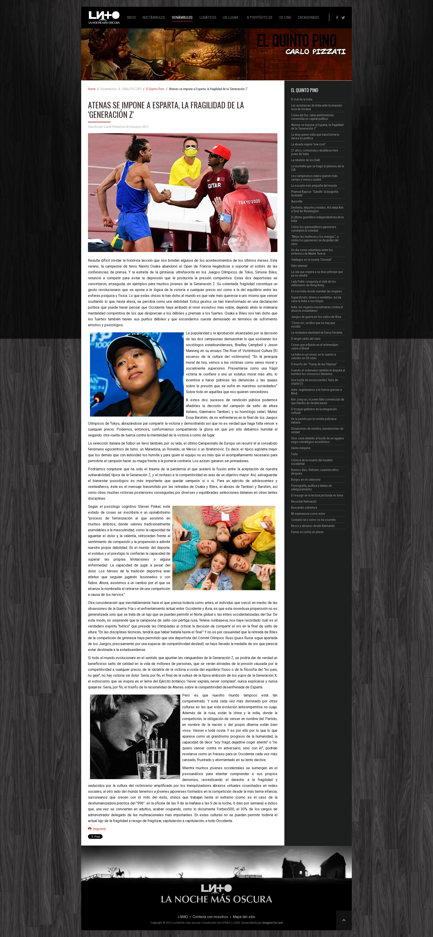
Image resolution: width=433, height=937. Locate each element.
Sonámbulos (182, 17)
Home (92, 89)
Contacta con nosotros (210, 917)
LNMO (183, 917)
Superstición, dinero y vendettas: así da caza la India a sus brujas (316, 299)
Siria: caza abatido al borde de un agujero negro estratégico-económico (317, 440)
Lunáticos (207, 17)
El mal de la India (301, 99)
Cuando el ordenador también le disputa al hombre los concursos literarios (318, 372)
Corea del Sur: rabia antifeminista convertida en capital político (312, 117)
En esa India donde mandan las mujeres (316, 291)
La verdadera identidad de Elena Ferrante (316, 332)
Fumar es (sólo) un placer (307, 532)
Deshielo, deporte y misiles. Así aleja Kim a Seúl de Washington (317, 209)
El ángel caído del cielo (305, 338)
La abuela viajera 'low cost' (308, 144)
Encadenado (308, 17)
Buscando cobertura (304, 507)
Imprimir (99, 829)
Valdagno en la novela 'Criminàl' (311, 259)
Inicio (131, 17)
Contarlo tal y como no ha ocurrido (313, 520)
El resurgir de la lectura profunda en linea (317, 495)
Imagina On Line (273, 922)
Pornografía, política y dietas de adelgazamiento (311, 487)
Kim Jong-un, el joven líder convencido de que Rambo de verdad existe (317, 401)
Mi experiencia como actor (308, 513)
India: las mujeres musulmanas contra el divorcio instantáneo (317, 308)
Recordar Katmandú (303, 501)
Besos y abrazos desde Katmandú (313, 526)
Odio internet (299, 266)
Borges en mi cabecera (305, 479)
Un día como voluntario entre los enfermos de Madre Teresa (312, 251)
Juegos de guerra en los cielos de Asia (316, 317)
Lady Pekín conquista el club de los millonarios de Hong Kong (313, 283)
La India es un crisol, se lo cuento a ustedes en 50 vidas (313, 356)
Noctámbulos (154, 17)
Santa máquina (300, 448)
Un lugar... (231, 17)
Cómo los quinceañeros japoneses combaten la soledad (313, 228)
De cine (285, 17)
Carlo (294, 454)
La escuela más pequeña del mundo (314, 185)
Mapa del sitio (244, 917)
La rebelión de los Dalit (305, 160)
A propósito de (259, 17)
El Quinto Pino (155, 89)
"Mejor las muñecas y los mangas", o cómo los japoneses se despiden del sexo (315, 240)
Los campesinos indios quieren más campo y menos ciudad (314, 177)
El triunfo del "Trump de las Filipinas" (314, 364)
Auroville (296, 201)
